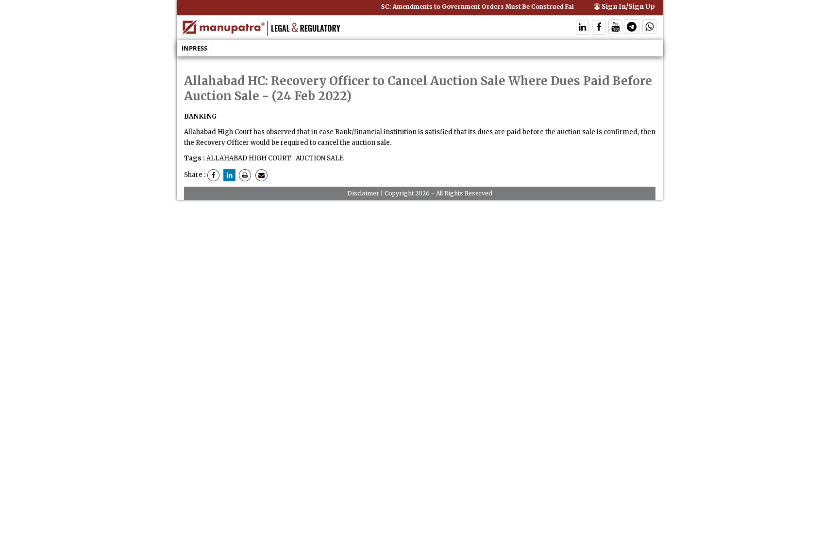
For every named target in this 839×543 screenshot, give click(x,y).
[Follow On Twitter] (615, 28)
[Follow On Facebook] (598, 28)
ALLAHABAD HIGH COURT (248, 158)
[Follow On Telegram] (631, 28)
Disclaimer (363, 193)
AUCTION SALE (319, 158)
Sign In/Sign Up (627, 6)
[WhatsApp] (649, 28)
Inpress (194, 48)
